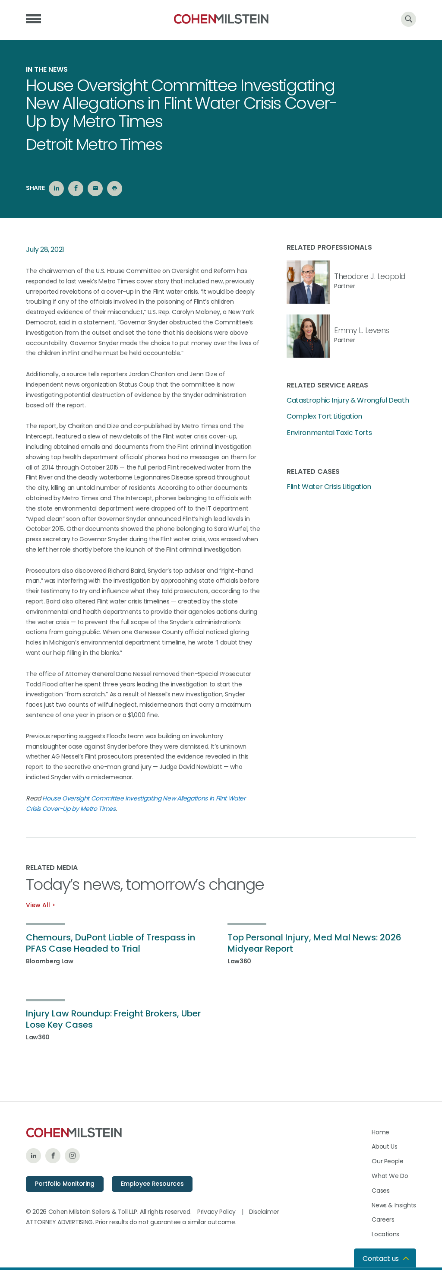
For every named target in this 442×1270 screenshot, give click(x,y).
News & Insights (394, 1205)
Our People (388, 1161)
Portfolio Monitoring (65, 1183)
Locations (385, 1234)
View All (38, 905)
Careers (383, 1219)
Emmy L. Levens (361, 330)
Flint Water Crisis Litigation (329, 487)
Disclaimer (264, 1211)
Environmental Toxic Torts (329, 433)
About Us (384, 1146)
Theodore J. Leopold (369, 276)
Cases (380, 1190)
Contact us (381, 1259)
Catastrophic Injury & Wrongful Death (348, 400)
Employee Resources (152, 1183)
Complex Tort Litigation (324, 416)
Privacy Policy (216, 1211)
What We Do (390, 1176)
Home (380, 1132)
